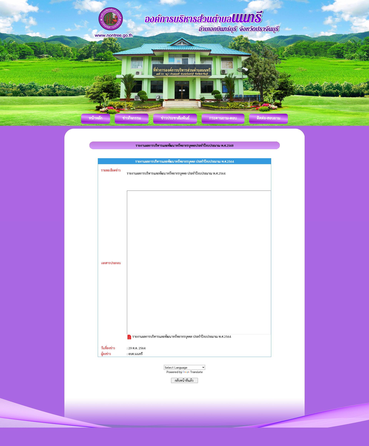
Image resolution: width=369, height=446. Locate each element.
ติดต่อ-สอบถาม (268, 117)
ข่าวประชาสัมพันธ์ (175, 117)
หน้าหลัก (95, 117)
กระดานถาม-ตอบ (223, 117)
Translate (196, 372)
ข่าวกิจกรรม (131, 117)
